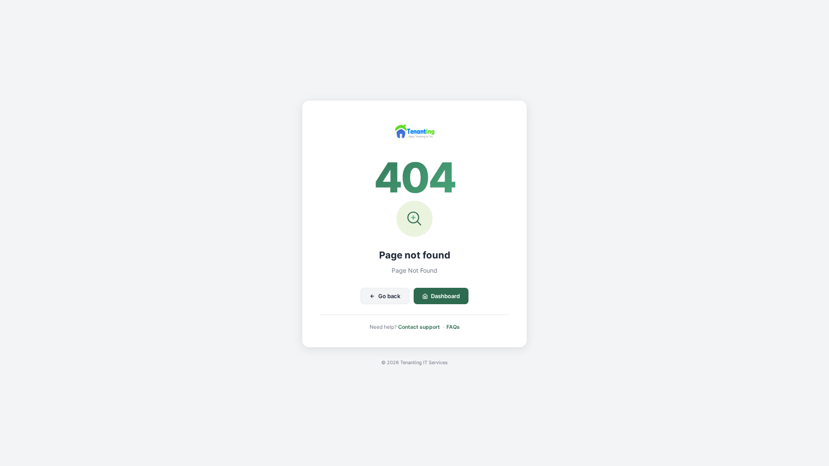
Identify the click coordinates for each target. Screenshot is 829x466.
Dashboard (445, 296)
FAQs (453, 327)
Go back (389, 296)
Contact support (419, 327)
